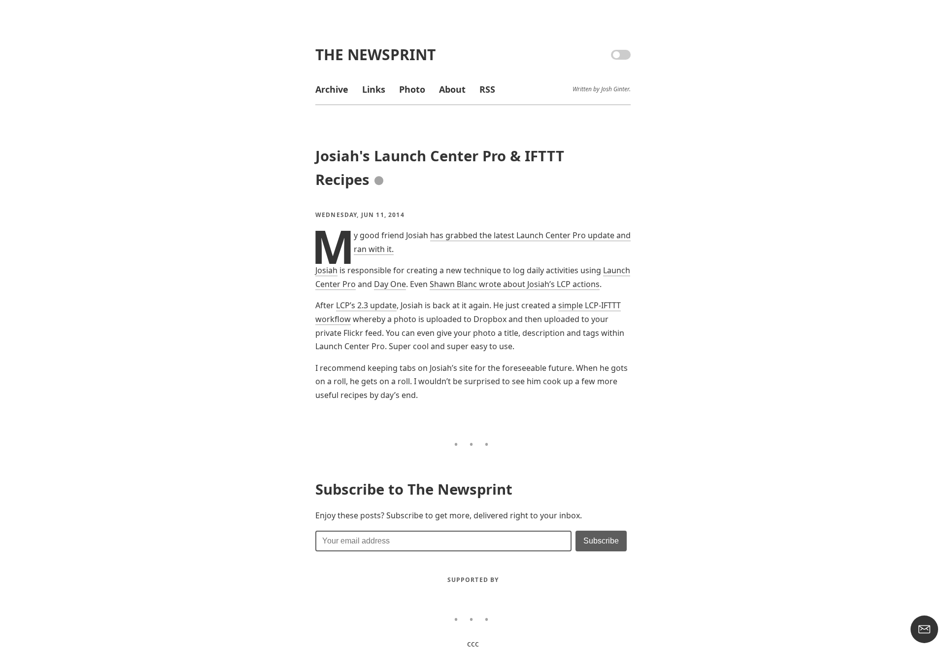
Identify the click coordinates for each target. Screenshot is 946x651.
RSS (487, 89)
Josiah (326, 270)
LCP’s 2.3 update (366, 305)
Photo (412, 89)
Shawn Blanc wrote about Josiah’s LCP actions (515, 284)
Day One (390, 284)
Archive (331, 89)
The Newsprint (375, 54)
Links (373, 89)
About (452, 89)
